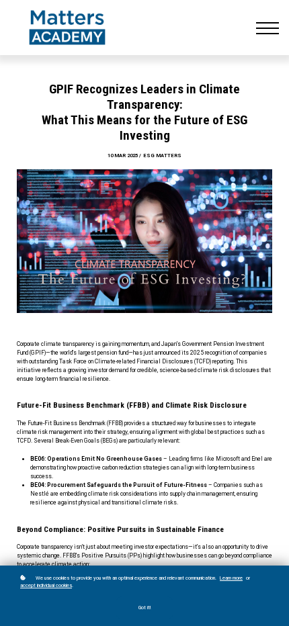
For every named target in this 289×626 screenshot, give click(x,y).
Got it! (144, 608)
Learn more (231, 578)
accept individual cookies (46, 585)
